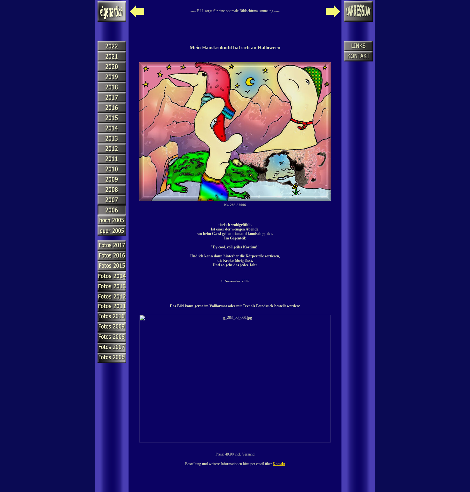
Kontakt (279, 464)
